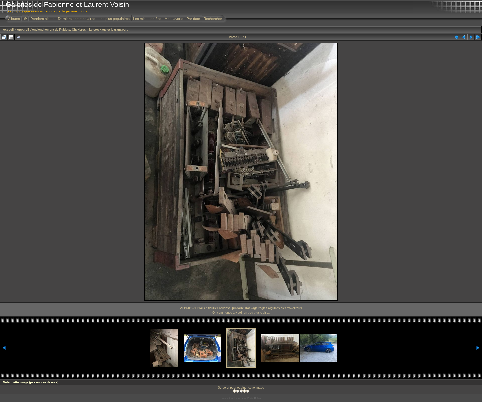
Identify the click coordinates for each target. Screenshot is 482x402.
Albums (14, 19)
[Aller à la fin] (478, 37)
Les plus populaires (114, 19)
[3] (241, 391)
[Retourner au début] (456, 37)
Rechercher (213, 19)
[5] (247, 391)
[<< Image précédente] (463, 37)
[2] (237, 391)
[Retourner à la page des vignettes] (3, 37)
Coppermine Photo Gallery (247, 398)
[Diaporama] (18, 37)
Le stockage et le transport (108, 29)
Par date (193, 19)
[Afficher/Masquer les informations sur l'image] (11, 37)
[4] (244, 391)
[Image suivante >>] (470, 37)
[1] (234, 391)
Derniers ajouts (42, 19)
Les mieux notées (147, 19)
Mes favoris (174, 19)
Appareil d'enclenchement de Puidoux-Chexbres (51, 29)
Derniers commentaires (76, 19)
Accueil (8, 29)
